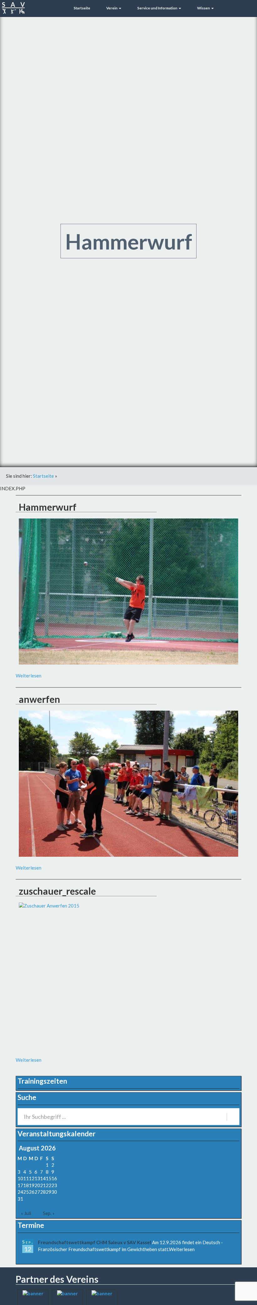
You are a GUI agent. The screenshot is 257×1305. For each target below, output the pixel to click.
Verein (112, 8)
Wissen (204, 8)
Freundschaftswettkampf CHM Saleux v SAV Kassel (94, 1242)
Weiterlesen (28, 675)
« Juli (26, 1213)
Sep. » (49, 1213)
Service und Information (157, 8)
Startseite (81, 8)
